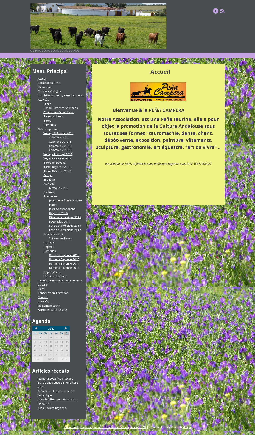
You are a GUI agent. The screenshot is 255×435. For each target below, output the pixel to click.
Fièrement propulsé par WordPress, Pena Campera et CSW (105, 427)
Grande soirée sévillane (58, 112)
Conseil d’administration (53, 293)
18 (69, 51)
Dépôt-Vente (51, 272)
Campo (47, 175)
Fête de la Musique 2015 (65, 225)
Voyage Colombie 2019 (58, 133)
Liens (41, 289)
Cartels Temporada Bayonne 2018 (60, 280)
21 (76, 51)
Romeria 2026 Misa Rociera (55, 378)
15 (62, 51)
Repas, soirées (53, 116)
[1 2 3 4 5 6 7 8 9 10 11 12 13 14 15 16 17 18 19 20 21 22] (98, 26)
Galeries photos (48, 129)
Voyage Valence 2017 (57, 158)
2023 (64, 359)
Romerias (49, 125)
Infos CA (43, 301)
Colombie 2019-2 (60, 146)
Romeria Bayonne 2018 (64, 267)
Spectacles (50, 196)
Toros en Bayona (54, 162)
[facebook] (215, 11)
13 (58, 51)
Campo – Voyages (49, 91)
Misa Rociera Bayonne (52, 408)
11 (54, 51)
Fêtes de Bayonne (55, 276)
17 (67, 51)
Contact (43, 297)
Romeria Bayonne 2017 (64, 263)
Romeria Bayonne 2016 (64, 259)
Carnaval (48, 242)
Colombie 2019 (59, 137)
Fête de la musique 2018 (65, 217)
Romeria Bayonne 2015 (64, 255)
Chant (47, 104)
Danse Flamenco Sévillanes (60, 108)
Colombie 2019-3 (60, 150)
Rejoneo (48, 247)
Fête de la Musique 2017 (65, 230)
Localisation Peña (49, 82)
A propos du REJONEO (52, 309)
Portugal (49, 192)
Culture (42, 284)
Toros (47, 120)
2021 (37, 359)
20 (74, 51)
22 (78, 51)
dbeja (187, 427)
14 (60, 51)
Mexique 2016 (58, 188)
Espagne (49, 179)
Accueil (42, 78)
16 (65, 51)
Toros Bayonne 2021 (57, 167)
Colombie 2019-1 (60, 141)
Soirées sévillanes (60, 238)
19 (71, 51)
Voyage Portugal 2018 (57, 154)
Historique (45, 87)
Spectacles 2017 (59, 221)
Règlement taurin (49, 305)
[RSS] (222, 11)
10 (51, 51)
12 (56, 51)
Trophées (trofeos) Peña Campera (60, 95)
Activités (43, 99)
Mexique (49, 183)
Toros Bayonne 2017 (57, 171)
